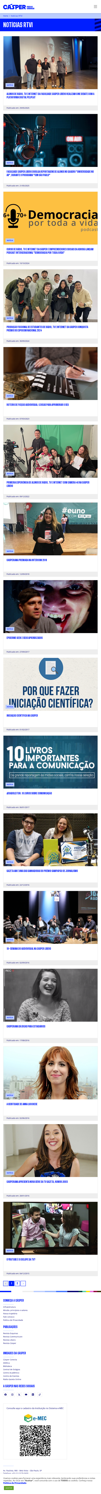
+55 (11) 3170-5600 (20, 1473)
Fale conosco (8, 1317)
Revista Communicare (12, 1336)
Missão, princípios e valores (15, 1310)
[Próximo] (23, 1283)
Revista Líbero (9, 1340)
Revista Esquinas (10, 1333)
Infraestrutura (9, 1307)
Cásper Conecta (10, 1359)
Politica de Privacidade (13, 1320)
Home (5, 16)
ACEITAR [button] (9, 1488)
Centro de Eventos (11, 1376)
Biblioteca (7, 1366)
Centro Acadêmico (11, 1372)
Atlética (6, 1363)
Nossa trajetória (10, 1313)
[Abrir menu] (95, 6)
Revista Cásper (9, 1343)
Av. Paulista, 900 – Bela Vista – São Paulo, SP (22, 1470)
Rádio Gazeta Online (12, 1379)
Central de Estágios (11, 1369)
